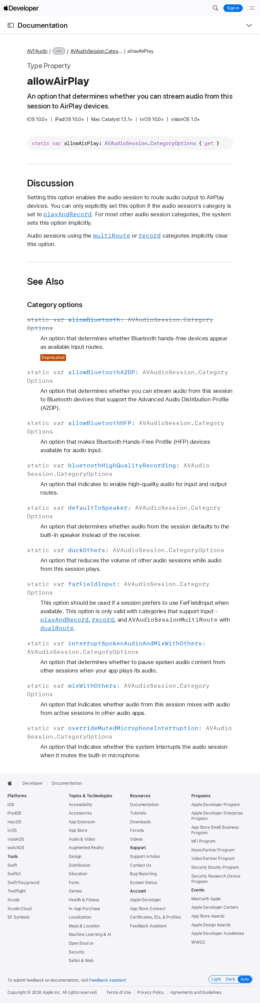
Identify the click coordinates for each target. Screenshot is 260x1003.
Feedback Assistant (148, 926)
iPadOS (14, 813)
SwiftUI (14, 873)
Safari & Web (81, 960)
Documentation (43, 25)
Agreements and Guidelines (195, 992)
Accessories (80, 813)
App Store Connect (148, 908)
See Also (45, 281)
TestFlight (16, 891)
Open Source (81, 943)
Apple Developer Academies (217, 933)
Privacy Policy (150, 992)
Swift (12, 865)
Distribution (79, 865)
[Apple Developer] (21, 8)
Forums (137, 830)
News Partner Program (212, 850)
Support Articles (145, 856)
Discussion (50, 183)
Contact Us (140, 865)
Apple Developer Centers (214, 907)
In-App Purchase (84, 908)
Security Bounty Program (215, 867)
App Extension (82, 822)
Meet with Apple (206, 899)
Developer (32, 783)
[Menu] (252, 8)
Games (75, 891)
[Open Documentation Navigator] (11, 25)
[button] (215, 8)
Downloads (140, 822)
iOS (10, 804)
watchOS (15, 847)
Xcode (13, 900)
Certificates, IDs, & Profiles (155, 917)
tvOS (12, 830)
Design (75, 856)
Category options (55, 304)
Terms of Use (118, 992)
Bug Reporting (143, 873)
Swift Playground (23, 882)
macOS (14, 822)
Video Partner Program (212, 858)
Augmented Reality (86, 847)
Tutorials (138, 813)
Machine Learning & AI (90, 934)
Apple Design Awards (211, 925)
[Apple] (11, 783)
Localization (80, 917)
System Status (143, 882)
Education (78, 873)
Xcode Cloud (19, 908)
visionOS (15, 839)
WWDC (198, 942)
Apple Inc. (52, 992)
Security (77, 952)
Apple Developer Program (215, 804)
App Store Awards (207, 916)
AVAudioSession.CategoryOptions (96, 51)
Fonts (74, 882)
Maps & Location (84, 926)
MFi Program (203, 841)
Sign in (233, 8)
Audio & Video (82, 839)
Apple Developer (145, 900)
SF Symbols (18, 917)
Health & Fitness (84, 900)
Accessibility (80, 804)
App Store (78, 830)
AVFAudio (37, 51)
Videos (136, 839)
